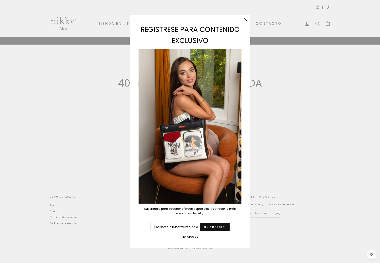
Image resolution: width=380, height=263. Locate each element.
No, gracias (190, 236)
